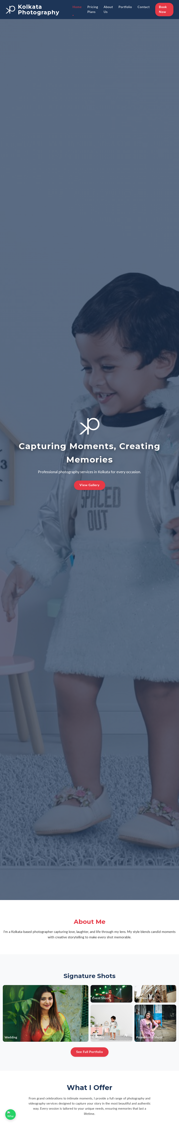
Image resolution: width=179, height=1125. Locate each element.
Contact (144, 7)
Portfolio (125, 7)
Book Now (163, 9)
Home (77, 7)
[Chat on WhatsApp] (10, 1114)
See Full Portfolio (89, 1051)
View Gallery (90, 485)
